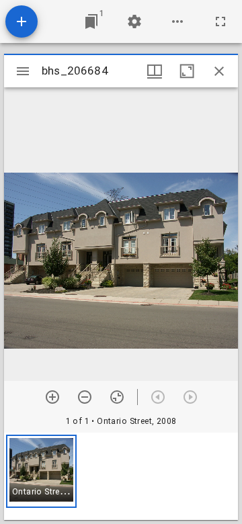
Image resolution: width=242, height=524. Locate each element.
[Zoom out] (85, 397)
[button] (41, 471)
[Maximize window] (187, 71)
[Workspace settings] (134, 21)
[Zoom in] (52, 397)
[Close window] (219, 71)
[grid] (121, 476)
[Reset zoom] (117, 397)
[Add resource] (21, 21)
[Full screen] (220, 21)
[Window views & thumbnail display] (154, 71)
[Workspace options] (177, 21)
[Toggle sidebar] (23, 71)
